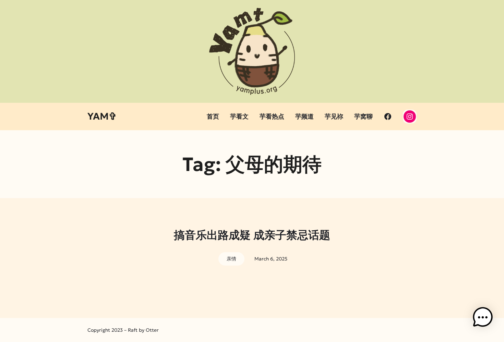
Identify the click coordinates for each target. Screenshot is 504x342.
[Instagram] (410, 116)
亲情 (231, 259)
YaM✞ (102, 116)
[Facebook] (388, 116)
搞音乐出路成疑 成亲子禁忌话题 (252, 235)
